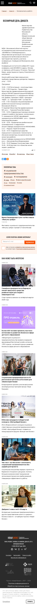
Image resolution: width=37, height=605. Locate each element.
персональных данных (12, 320)
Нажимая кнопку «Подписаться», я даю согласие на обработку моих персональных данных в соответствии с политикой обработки (18, 319)
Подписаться (18, 313)
